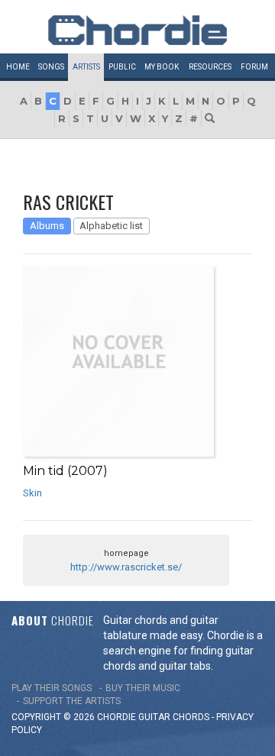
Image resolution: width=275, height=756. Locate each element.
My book (161, 67)
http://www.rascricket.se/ (126, 567)
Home (18, 67)
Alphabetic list (111, 225)
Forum (254, 67)
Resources (210, 67)
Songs (51, 67)
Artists (86, 67)
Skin (32, 493)
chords (191, 717)
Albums (47, 225)
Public (122, 67)
